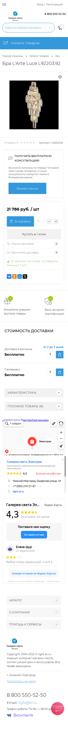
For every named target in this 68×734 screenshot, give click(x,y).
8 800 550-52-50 (55, 14)
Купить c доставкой (59, 354)
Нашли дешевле (22, 243)
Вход (40, 4)
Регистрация (54, 4)
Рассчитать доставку (25, 252)
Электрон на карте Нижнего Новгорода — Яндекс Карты (34, 581)
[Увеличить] (34, 105)
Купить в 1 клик (34, 234)
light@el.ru (27, 703)
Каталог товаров (24, 43)
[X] (25, 276)
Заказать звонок (27, 188)
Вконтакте (23, 715)
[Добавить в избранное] (60, 77)
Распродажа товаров (57, 708)
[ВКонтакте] (9, 276)
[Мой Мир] (19, 276)
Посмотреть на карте (21, 681)
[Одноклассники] (14, 276)
